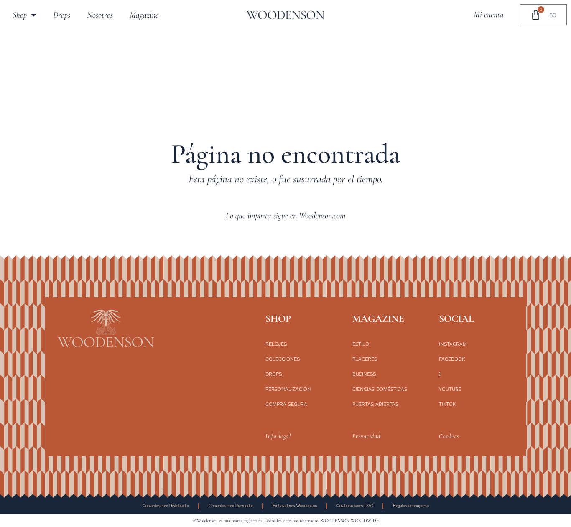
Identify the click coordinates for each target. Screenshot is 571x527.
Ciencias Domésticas (379, 389)
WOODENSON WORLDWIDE (350, 520)
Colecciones (282, 359)
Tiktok (447, 404)
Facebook (452, 359)
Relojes (276, 344)
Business (364, 374)
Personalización (288, 389)
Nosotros (100, 15)
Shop (20, 15)
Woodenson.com (322, 216)
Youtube (450, 389)
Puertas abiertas (375, 404)
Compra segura (286, 404)
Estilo (360, 344)
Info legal (278, 436)
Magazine (144, 15)
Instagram (453, 344)
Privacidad (366, 436)
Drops (61, 15)
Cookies (449, 436)
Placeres (364, 359)
